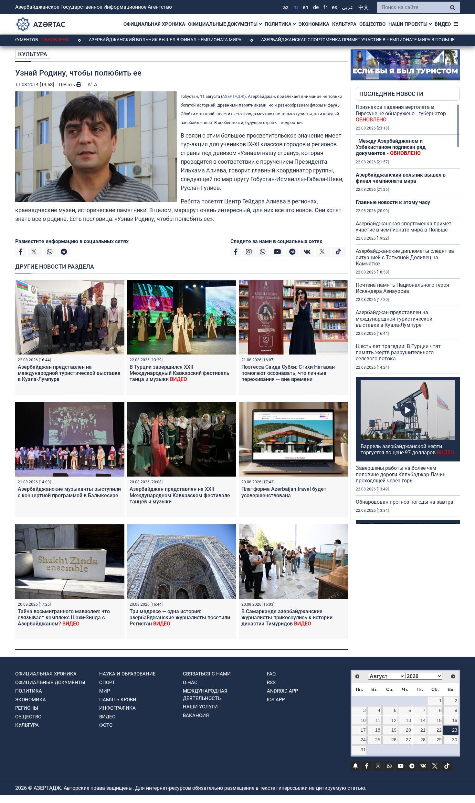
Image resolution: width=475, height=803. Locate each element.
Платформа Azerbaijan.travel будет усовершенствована (283, 492)
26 (393, 739)
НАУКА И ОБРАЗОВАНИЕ (127, 674)
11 (377, 720)
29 (439, 739)
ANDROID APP (282, 691)
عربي (348, 7)
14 (423, 720)
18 (377, 730)
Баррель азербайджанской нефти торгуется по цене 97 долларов (407, 449)
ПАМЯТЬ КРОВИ (117, 700)
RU (295, 7)
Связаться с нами (207, 674)
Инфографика (117, 708)
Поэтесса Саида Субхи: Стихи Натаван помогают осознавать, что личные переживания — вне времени (288, 373)
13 (408, 720)
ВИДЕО (443, 24)
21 (423, 730)
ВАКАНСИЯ (196, 715)
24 (363, 739)
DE (316, 7)
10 (363, 720)
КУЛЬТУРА (344, 24)
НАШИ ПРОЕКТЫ (408, 24)
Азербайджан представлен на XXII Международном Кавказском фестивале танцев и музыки (180, 495)
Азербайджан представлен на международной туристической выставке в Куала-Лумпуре (69, 373)
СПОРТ (107, 682)
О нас (190, 682)
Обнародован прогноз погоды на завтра (404, 502)
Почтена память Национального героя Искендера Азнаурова (402, 288)
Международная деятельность (205, 694)
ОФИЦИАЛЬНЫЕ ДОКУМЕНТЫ (223, 24)
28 (423, 739)
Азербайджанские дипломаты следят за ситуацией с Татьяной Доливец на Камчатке (405, 257)
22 (439, 730)
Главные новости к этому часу (393, 202)
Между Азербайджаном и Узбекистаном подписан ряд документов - (391, 147)
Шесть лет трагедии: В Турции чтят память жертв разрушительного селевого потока (398, 352)
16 (454, 720)
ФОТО (105, 725)
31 (363, 749)
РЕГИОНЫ (26, 708)
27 (408, 739)
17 (363, 730)
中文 (363, 7)
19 (393, 730)
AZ (286, 7)
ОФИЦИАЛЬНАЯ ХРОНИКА (154, 24)
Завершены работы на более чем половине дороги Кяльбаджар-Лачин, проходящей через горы (401, 474)
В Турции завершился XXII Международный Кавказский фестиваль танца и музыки (179, 373)
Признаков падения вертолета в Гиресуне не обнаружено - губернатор (401, 113)
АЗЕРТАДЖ (233, 96)
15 (439, 720)
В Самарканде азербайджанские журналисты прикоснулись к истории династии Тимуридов (286, 617)
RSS (271, 682)
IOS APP (276, 700)
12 (393, 720)
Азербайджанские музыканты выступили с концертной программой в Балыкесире (69, 492)
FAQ (271, 674)
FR (325, 7)
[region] (408, 314)
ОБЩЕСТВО (372, 24)
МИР (104, 691)
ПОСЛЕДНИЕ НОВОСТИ (391, 93)
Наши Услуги (200, 707)
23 (454, 730)
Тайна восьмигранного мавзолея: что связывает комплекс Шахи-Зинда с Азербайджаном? (64, 617)
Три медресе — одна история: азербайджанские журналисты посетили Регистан (180, 617)
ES (334, 7)
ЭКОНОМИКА (314, 24)
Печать (67, 85)
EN (305, 7)
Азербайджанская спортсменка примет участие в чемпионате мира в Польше (323, 39)
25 (377, 739)
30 (454, 739)
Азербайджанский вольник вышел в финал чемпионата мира (130, 39)
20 (408, 730)
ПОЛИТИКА (279, 24)
